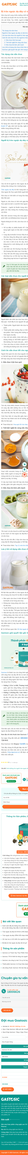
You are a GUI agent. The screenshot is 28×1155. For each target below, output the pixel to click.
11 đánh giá (13, 762)
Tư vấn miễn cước (13, 991)
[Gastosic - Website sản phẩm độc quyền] (9, 4)
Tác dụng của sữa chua (9, 30)
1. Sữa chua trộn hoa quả (12, 40)
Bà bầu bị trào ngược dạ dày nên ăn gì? (14, 943)
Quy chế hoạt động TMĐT (8, 1142)
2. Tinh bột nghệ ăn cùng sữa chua (15, 42)
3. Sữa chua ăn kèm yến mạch (14, 45)
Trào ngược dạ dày (7, 190)
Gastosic (4, 672)
